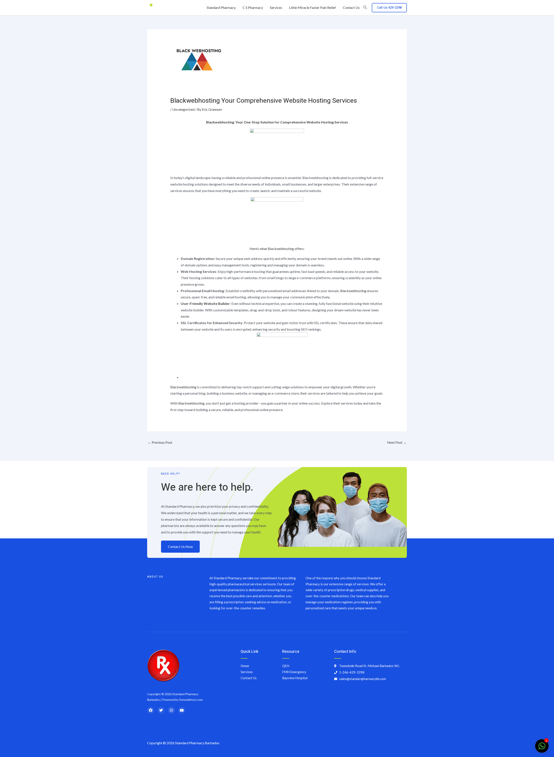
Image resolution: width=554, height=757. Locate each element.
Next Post (396, 442)
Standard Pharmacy (221, 7)
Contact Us (351, 7)
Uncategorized (183, 109)
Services (276, 7)
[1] (541, 748)
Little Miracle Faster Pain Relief (312, 7)
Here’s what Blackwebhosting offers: (277, 248)
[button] (365, 7)
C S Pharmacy (253, 7)
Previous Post (160, 442)
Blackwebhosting (353, 291)
